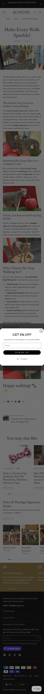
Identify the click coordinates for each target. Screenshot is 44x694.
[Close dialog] (41, 331)
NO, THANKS (22, 359)
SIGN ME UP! (22, 352)
